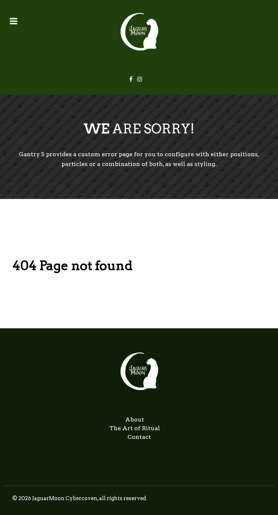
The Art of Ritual (134, 428)
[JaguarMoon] (139, 31)
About (134, 419)
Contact (139, 436)
